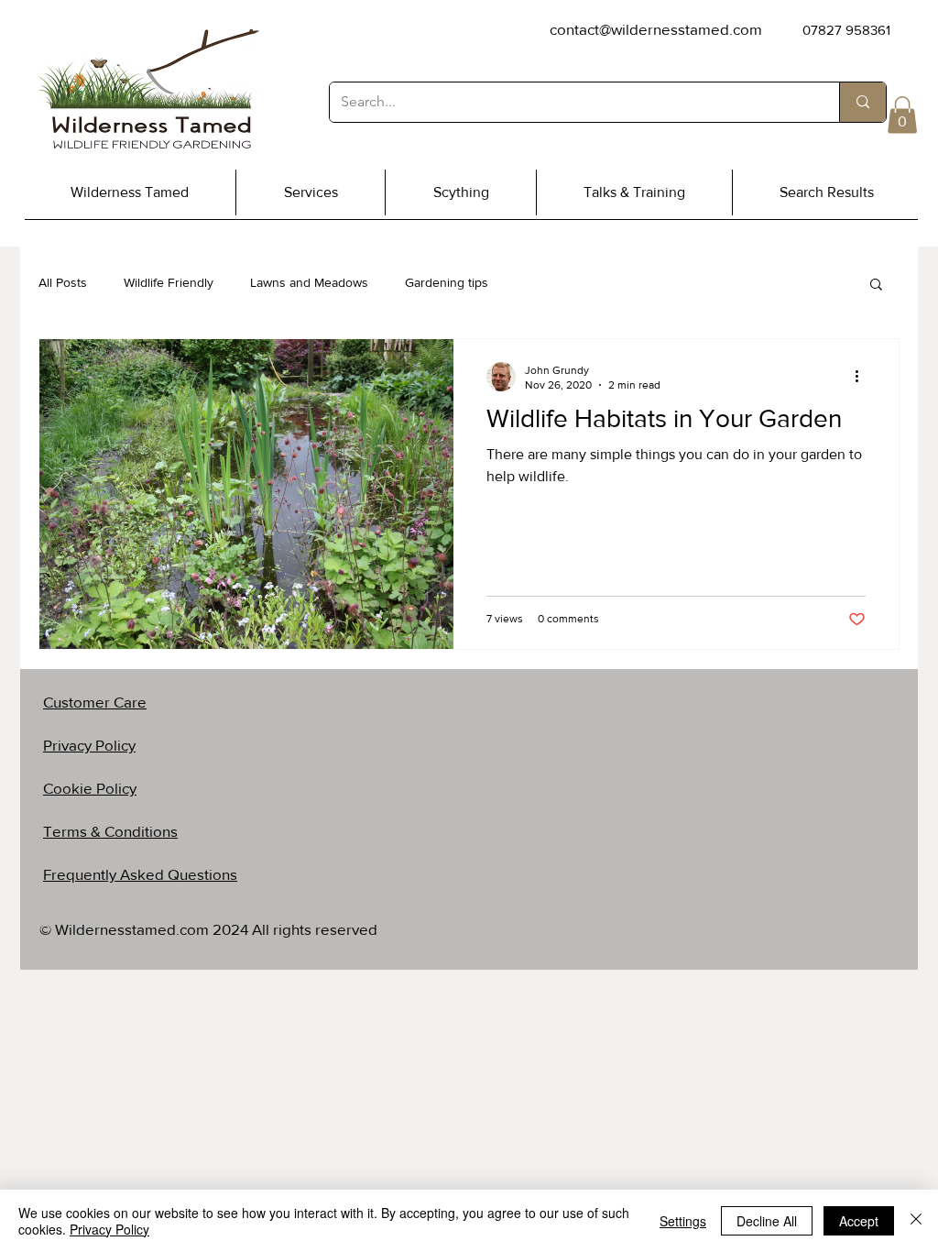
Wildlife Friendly (168, 282)
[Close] (916, 1220)
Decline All (766, 1221)
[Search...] (862, 102)
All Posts (62, 282)
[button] (902, 115)
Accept (858, 1221)
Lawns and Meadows (309, 282)
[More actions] (863, 377)
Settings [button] (683, 1221)
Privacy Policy (109, 1229)
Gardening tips (446, 282)
